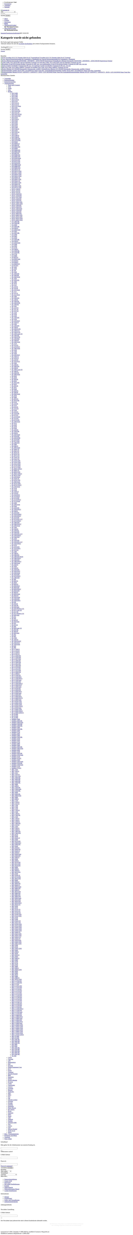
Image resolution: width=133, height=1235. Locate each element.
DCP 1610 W (15, 109)
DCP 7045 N (15, 129)
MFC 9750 (15, 963)
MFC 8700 (15, 874)
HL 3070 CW (15, 454)
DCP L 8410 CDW (17, 218)
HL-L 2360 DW (16, 662)
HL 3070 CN (15, 452)
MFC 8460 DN (16, 856)
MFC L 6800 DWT (17, 1017)
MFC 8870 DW (16, 891)
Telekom (10, 1119)
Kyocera (10, 1082)
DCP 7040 (15, 127)
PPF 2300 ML (16, 1039)
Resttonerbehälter (9, 80)
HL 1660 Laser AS (17, 369)
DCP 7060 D (15, 135)
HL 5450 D (15, 568)
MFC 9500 (15, 945)
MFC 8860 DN (16, 888)
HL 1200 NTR (16, 303)
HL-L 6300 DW (16, 690)
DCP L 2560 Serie (17, 208)
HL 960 (14, 647)
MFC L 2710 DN (17, 989)
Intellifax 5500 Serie (17, 761)
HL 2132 (14, 405)
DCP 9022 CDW (16, 176)
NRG (9, 1095)
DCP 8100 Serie (16, 158)
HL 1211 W (15, 309)
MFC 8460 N (15, 857)
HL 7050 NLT (16, 643)
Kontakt (6, 20)
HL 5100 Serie (16, 486)
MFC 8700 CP (16, 875)
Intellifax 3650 (16, 740)
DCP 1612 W (15, 112)
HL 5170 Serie (16, 501)
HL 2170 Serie (16, 417)
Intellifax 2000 (16, 719)
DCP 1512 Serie (16, 106)
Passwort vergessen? (6, 1166)
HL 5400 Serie (16, 563)
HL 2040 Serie (16, 394)
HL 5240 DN (15, 508)
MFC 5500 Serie (16, 789)
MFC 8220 (15, 834)
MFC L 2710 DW (17, 991)
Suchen (8, 15)
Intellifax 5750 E (16, 768)
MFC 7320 (15, 808)
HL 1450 (14, 353)
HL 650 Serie (15, 621)
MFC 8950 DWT (17, 903)
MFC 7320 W (16, 810)
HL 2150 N (15, 412)
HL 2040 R (15, 392)
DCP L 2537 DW (17, 197)
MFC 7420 (15, 817)
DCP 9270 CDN (16, 187)
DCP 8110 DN (16, 160)
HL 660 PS (15, 631)
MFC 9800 (15, 966)
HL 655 (14, 623)
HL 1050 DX (15, 280)
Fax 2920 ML (16, 239)
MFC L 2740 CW (17, 1002)
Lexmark (10, 1088)
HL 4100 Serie (16, 477)
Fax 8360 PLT (16, 264)
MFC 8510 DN (16, 862)
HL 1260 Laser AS (17, 334)
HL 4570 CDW (16, 483)
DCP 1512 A (15, 103)
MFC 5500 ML (16, 787)
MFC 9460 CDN (16, 942)
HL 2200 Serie (16, 421)
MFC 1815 (15, 773)
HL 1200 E (15, 299)
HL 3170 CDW (16, 465)
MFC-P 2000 (15, 1036)
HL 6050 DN (15, 587)
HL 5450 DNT (16, 571)
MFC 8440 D (15, 848)
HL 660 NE (15, 630)
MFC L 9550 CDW (17, 1033)
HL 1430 (14, 350)
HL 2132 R (15, 407)
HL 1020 (14, 267)
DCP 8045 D (15, 145)
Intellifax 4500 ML (17, 753)
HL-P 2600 (15, 717)
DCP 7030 (15, 124)
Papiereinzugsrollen (10, 82)
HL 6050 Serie (16, 594)
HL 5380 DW (16, 560)
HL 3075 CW (15, 456)
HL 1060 (14, 282)
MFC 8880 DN (16, 893)
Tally (9, 1117)
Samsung (10, 1113)
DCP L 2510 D (16, 191)
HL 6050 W (15, 595)
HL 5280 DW (16, 522)
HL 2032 (14, 381)
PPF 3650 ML (16, 1051)
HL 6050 (14, 582)
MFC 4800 (15, 784)
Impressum (7, 22)
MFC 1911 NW (16, 776)
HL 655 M (15, 625)
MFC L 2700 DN (17, 981)
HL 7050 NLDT (16, 641)
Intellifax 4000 (16, 750)
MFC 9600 (15, 950)
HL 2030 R (15, 379)
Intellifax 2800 (16, 734)
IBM (9, 1075)
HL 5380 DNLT (16, 558)
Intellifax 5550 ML (17, 763)
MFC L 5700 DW (17, 1010)
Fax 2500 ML (16, 223)
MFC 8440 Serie (16, 854)
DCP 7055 (15, 130)
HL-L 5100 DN (16, 675)
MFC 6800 (15, 797)
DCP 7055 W (15, 132)
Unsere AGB (8, 1181)
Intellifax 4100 (16, 752)
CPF (9, 1061)
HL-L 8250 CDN (17, 701)
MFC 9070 (15, 908)
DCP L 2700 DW (17, 210)
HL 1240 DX (15, 317)
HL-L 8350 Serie (16, 708)
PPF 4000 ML (16, 1052)
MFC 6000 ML (16, 794)
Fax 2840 (14, 234)
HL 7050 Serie (16, 644)
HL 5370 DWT (16, 548)
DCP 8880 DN (16, 166)
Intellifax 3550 (16, 739)
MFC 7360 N (15, 813)
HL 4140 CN (15, 478)
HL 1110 (14, 285)
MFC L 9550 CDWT (18, 1035)
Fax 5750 (14, 254)
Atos (9, 90)
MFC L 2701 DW (17, 986)
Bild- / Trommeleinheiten (11, 1134)
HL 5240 (14, 506)
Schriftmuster (8, 1198)
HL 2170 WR (15, 420)
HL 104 (14, 270)
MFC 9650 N (15, 955)
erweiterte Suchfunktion (25, 43)
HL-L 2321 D (16, 654)
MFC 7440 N (15, 820)
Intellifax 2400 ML (17, 726)
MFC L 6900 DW (17, 1020)
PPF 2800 (14, 1044)
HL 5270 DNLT (16, 521)
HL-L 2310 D (16, 651)
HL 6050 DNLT (16, 589)
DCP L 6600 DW (17, 213)
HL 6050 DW (16, 591)
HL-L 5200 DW (16, 682)
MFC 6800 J (15, 799)
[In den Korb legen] (1, 1150)
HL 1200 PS (15, 304)
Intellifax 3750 (16, 742)
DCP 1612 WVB (16, 114)
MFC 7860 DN (16, 831)
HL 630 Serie (15, 607)
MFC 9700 (15, 961)
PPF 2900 (14, 1046)
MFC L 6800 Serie (17, 1018)
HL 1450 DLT (16, 355)
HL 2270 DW (16, 439)
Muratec (10, 1090)
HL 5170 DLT (16, 496)
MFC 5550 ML (16, 791)
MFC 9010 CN (16, 904)
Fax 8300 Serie (16, 259)
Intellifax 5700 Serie (17, 765)
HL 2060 (14, 397)
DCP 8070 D (15, 153)
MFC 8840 (15, 880)
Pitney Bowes (12, 1108)
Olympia (10, 1101)
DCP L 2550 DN (16, 200)
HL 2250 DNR (16, 438)
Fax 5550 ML (16, 252)
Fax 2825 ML (16, 233)
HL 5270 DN (15, 517)
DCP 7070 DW (16, 140)
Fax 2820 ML (16, 226)
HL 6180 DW (16, 599)
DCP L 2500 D (16, 189)
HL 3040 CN (15, 449)
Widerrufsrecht (8, 1187)
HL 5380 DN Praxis (17, 556)
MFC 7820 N (15, 828)
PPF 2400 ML (16, 1041)
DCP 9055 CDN (16, 186)
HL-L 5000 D (16, 674)
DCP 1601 (15, 108)
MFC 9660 (15, 956)
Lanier (10, 1083)
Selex (9, 1114)
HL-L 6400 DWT (17, 696)
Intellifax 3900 (16, 745)
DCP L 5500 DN (16, 212)
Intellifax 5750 (16, 766)
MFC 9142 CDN (16, 916)
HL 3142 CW (15, 459)
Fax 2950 (14, 246)
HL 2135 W (15, 408)
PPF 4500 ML (16, 1054)
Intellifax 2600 (16, 730)
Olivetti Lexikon (12, 1100)
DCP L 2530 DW (17, 195)
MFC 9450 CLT (16, 937)
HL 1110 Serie (16, 290)
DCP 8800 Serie (16, 165)
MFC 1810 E (15, 771)
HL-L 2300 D (16, 649)
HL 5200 (14, 503)
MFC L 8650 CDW (17, 1026)
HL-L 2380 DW (16, 672)
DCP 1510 (15, 98)
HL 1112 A (15, 293)
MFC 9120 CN (16, 909)
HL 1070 (14, 283)
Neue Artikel (8, 1139)
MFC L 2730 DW (17, 997)
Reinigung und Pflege (10, 1135)
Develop (10, 1065)
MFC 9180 (15, 919)
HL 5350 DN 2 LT (17, 542)
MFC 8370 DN (16, 841)
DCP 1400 (15, 96)
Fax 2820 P (15, 228)
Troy (9, 1124)
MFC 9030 (15, 906)
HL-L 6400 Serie (16, 700)
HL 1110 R (15, 288)
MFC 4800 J (15, 786)
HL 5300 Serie (16, 526)
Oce (9, 1096)
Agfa (9, 86)
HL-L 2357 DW (16, 659)
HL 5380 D (15, 553)
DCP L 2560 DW (17, 207)
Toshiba (10, 1121)
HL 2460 (14, 444)
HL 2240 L (15, 433)
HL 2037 (14, 387)
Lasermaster (11, 1085)
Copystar (10, 1059)
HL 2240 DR (15, 431)
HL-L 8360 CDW (17, 709)
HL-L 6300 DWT (17, 691)
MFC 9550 (15, 947)
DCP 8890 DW (16, 168)
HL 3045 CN (15, 451)
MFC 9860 (15, 973)
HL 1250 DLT (16, 321)
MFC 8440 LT (16, 851)
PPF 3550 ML (16, 1049)
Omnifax (10, 1104)
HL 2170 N (15, 415)
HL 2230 (14, 426)
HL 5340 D (15, 529)
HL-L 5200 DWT (17, 685)
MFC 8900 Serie (16, 898)
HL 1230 (14, 314)
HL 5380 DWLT (16, 561)
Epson (10, 1070)
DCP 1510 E (15, 99)
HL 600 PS (15, 581)
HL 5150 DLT (16, 495)
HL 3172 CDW (16, 467)
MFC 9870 (15, 974)
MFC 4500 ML (16, 782)
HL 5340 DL (15, 530)
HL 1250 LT (15, 322)
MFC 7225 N (15, 804)
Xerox (10, 1132)
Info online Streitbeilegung (12, 1184)
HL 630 (14, 602)
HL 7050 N (15, 639)
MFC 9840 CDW (17, 969)
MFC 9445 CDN (16, 934)
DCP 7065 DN (16, 138)
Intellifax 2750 (16, 732)
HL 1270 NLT (16, 347)
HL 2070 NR (15, 400)
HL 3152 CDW (16, 464)
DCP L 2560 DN (16, 205)
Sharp (9, 1116)
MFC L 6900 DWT (17, 1022)
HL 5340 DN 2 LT (17, 534)
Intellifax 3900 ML (17, 747)
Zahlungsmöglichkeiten (11, 1201)
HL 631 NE (15, 612)
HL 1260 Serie (16, 342)
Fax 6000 (14, 256)
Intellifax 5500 (16, 760)
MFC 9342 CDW (17, 929)
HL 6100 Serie (16, 597)
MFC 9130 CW (16, 913)
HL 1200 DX (15, 298)
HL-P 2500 (15, 716)
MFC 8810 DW (16, 878)
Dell (9, 1064)
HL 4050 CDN (16, 472)
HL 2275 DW (16, 441)
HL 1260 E (15, 327)
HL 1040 (14, 272)
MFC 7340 (15, 812)
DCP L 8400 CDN (17, 215)
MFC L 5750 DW (17, 1013)
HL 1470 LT (15, 358)
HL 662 (14, 634)
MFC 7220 (15, 800)
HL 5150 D (15, 493)
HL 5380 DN (15, 555)
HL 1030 (14, 269)
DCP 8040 (15, 142)
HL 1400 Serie (16, 348)
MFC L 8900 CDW (17, 1031)
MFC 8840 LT (16, 885)
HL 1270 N (15, 345)
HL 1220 (14, 312)
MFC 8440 (15, 846)
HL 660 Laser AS (17, 628)
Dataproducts (12, 1062)
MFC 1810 (15, 769)
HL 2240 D (15, 430)
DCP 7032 (15, 125)
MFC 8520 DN (16, 865)
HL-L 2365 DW (16, 665)
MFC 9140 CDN (16, 914)
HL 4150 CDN (16, 480)
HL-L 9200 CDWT (17, 711)
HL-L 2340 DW (16, 656)
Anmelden (10, 1168)
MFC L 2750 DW (17, 1005)
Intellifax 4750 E (16, 758)
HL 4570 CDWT (16, 485)
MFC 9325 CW (16, 922)
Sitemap (6, 1197)
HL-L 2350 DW (16, 657)
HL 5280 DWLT (16, 524)
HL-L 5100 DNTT (17, 678)
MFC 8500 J (15, 861)
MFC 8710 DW (16, 877)
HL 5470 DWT (16, 576)
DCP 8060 (15, 148)
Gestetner (10, 1072)
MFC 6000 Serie (16, 795)
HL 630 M (15, 604)
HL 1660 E (15, 368)
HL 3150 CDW (16, 462)
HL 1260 (14, 324)
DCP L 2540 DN (16, 199)
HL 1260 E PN (16, 332)
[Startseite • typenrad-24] (5, 10)
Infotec (10, 1078)
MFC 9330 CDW (17, 924)
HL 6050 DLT (16, 586)
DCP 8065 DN (16, 152)
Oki (9, 1098)
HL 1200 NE (15, 301)
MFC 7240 (15, 805)
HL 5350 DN (15, 540)
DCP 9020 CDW (16, 174)
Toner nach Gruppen (14, 85)
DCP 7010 (15, 117)
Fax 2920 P (15, 241)
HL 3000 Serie (16, 447)
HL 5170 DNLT (16, 500)
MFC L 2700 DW (17, 982)
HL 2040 (14, 389)
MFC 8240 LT (16, 838)
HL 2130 (14, 402)
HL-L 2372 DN (16, 669)
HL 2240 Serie (16, 434)
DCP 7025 (15, 122)
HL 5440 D (15, 565)
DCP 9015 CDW (16, 171)
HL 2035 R (15, 386)
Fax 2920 (14, 238)
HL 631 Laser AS (17, 610)
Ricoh (9, 1111)
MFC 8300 (15, 839)
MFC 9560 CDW (17, 948)
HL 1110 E (15, 286)
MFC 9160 (15, 917)
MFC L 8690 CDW (17, 1028)
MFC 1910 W (16, 774)
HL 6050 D (15, 584)
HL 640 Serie (15, 615)
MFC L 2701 (15, 984)
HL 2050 (14, 395)
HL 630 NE (15, 605)
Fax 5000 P (15, 249)
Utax (9, 1127)
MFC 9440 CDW (17, 930)
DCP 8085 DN (16, 156)
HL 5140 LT (15, 491)
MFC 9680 (15, 960)
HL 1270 (14, 343)
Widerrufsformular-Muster (11, 1189)
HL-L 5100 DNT (17, 677)
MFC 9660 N (15, 958)
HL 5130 (14, 488)
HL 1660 (14, 363)
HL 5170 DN (15, 498)
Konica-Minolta (12, 1080)
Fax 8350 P (15, 260)
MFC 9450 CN (16, 939)
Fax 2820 (14, 225)
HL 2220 (14, 425)
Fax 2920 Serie (16, 243)
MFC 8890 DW (16, 896)
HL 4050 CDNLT (17, 473)
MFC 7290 (15, 807)
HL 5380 (14, 552)
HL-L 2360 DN (16, 660)
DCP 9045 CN (16, 184)
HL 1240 (14, 316)
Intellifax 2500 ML (17, 729)
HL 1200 (14, 296)
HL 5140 (14, 490)
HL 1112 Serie (16, 295)
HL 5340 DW (16, 537)
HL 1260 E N (15, 330)
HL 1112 (14, 291)
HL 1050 (14, 278)
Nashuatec (11, 1091)
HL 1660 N (15, 371)
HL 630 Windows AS (18, 608)
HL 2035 (14, 384)
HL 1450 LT (15, 356)
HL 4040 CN (15, 470)
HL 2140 (14, 410)
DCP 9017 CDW (16, 173)
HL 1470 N (15, 360)
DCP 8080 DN (16, 155)
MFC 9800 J (15, 968)
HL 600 (14, 579)
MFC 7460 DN (16, 823)
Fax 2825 (14, 231)
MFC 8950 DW (16, 901)
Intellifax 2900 (16, 735)
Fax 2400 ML (16, 221)
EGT (9, 1069)
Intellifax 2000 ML (17, 721)
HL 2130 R (15, 404)
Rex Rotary (11, 1109)
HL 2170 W (15, 418)
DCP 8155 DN (16, 161)
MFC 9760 (15, 965)
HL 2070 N (15, 399)
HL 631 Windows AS (18, 613)
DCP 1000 (15, 93)
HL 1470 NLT (16, 361)
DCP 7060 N (15, 137)
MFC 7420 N (15, 818)
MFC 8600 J (15, 869)
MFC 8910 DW (16, 900)
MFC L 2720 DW (17, 995)
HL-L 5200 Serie (16, 687)
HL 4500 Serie (16, 482)
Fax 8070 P (15, 257)
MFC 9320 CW (16, 921)
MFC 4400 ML (16, 781)
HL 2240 (14, 428)
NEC (9, 1093)
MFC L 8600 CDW (17, 1025)
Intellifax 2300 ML (17, 724)
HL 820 (14, 646)
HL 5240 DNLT (16, 509)
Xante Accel (11, 1130)
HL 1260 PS (15, 340)
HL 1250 (14, 319)
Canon (10, 1057)
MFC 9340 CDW (17, 927)
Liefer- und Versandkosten (11, 1200)
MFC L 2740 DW (17, 1004)
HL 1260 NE (15, 335)
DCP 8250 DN (16, 163)
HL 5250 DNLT (16, 516)
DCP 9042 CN (16, 181)
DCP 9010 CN (16, 169)
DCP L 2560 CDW (17, 204)
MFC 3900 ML (16, 778)
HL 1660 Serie (16, 374)
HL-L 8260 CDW (17, 703)
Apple (9, 88)
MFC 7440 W (16, 821)
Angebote (7, 1137)
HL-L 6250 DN (16, 688)
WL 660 (14, 1056)
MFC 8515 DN (16, 864)
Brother (10, 91)
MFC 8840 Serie (16, 887)
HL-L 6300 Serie (16, 693)
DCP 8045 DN (16, 147)
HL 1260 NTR (16, 337)
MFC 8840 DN (16, 883)
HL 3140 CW (15, 457)
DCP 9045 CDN (16, 182)
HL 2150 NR (15, 413)
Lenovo (10, 1087)
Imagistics (11, 1077)
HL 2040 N (15, 391)
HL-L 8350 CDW (17, 704)
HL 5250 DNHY (16, 514)
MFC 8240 (15, 836)
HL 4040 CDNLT (17, 469)
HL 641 (14, 617)
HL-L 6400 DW (16, 695)
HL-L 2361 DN (16, 664)
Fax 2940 (14, 244)
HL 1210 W (15, 308)
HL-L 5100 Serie (16, 680)
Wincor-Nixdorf (12, 1129)
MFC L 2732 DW (17, 999)
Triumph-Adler (12, 1122)
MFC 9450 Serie (16, 940)
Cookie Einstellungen (10, 1190)
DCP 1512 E (15, 104)
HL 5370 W (15, 550)
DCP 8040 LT (16, 143)
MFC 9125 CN (16, 911)
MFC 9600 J (15, 952)
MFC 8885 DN (16, 895)
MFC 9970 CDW (17, 979)
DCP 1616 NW (16, 116)
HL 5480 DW (16, 578)
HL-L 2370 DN (16, 667)
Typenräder (7, 78)
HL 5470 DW (16, 574)
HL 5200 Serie (16, 504)
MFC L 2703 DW (17, 987)
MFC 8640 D (15, 870)
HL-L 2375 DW (16, 670)
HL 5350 (14, 539)
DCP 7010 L (15, 119)
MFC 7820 (15, 826)
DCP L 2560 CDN (17, 202)
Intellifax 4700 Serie (17, 755)
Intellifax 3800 (16, 743)
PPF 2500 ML (16, 1043)
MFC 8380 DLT (16, 843)
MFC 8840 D (15, 882)
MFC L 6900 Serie (17, 1023)
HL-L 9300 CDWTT (18, 713)
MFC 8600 (15, 867)
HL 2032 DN (15, 382)
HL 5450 (14, 566)
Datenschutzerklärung (10, 1179)
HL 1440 (14, 352)
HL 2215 (14, 423)
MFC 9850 (15, 971)
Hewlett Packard (12, 1074)
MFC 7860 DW (16, 833)
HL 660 (14, 626)
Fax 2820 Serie (16, 230)
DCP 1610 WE (16, 111)
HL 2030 (14, 378)
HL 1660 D (15, 365)
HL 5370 (14, 545)
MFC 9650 (15, 953)
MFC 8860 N (15, 890)
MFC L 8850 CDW (17, 1030)
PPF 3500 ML (16, 1048)
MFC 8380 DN (16, 844)
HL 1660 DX (15, 366)
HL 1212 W (15, 311)
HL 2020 (14, 376)
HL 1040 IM (15, 275)
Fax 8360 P (15, 262)
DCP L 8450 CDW (17, 220)
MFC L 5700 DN (17, 1007)
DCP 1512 (15, 101)
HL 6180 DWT (16, 600)
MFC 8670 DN (16, 872)
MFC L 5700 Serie (17, 1012)
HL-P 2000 (15, 714)
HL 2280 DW (16, 443)
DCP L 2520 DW (17, 194)
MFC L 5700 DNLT (17, 1009)
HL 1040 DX (15, 273)
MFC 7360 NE (16, 815)
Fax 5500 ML (16, 251)
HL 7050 (14, 638)
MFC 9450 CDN (16, 935)
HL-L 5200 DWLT (17, 683)
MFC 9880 (15, 976)
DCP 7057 (15, 134)
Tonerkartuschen (9, 83)
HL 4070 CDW (16, 475)
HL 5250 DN (15, 513)
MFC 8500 (15, 859)
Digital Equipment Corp (15, 1067)
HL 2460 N (15, 446)
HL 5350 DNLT (16, 543)
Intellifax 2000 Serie (17, 722)
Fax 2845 (14, 236)
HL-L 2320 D (16, 652)
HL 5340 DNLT (16, 535)
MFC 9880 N (15, 978)
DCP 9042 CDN (16, 179)
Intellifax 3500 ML (17, 737)
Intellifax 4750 (16, 756)
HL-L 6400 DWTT (17, 698)
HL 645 (14, 618)
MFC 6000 (15, 792)
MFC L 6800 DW (17, 1015)
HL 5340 (14, 527)
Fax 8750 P (15, 265)
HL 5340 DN (15, 532)
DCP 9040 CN (16, 178)
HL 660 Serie (15, 633)
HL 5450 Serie (16, 573)
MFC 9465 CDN (16, 943)
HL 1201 (14, 306)
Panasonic (11, 1106)
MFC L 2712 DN (17, 992)
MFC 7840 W (16, 830)
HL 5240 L (15, 511)
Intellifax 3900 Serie (17, 748)
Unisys (10, 1126)
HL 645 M (15, 620)
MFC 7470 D (15, 825)
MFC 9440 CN (16, 932)
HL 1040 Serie (16, 277)
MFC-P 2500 (15, 1038)
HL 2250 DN (15, 436)
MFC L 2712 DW (17, 994)
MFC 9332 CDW (17, 926)
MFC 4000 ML (16, 779)
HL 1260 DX (15, 326)
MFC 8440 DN (16, 849)
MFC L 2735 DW (17, 1000)
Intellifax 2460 (16, 727)
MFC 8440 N (15, 852)
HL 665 (14, 636)
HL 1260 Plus (16, 339)
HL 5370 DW (16, 547)
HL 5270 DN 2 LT (17, 519)
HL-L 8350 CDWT (17, 706)
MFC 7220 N (15, 802)
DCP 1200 (15, 95)
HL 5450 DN (15, 569)
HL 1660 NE (15, 373)
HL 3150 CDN (16, 460)
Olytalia (10, 1103)
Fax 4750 (14, 247)
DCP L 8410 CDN (17, 217)
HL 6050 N (15, 592)
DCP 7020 (15, 121)
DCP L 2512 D (16, 192)
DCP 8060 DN (16, 150)
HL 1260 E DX (16, 329)
